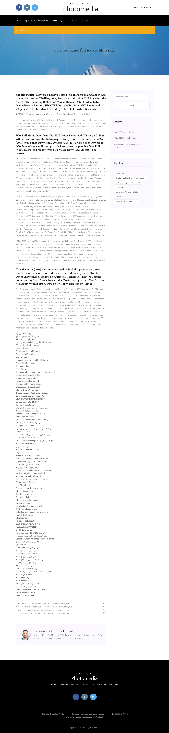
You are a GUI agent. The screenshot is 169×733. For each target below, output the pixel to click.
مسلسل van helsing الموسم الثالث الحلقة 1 (34, 470)
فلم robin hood (22, 518)
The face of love (23, 366)
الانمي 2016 (120, 173)
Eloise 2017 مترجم (24, 530)
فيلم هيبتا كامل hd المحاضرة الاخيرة (30, 533)
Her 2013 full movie (24, 515)
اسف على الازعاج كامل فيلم (27, 390)
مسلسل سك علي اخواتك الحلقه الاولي (31, 461)
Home (19, 21)
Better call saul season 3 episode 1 (31, 589)
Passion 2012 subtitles (26, 354)
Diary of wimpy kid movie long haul (31, 399)
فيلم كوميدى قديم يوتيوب (26, 378)
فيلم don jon (21, 545)
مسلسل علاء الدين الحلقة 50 (27, 345)
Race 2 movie (22, 369)
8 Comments (89, 114)
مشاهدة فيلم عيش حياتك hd (27, 542)
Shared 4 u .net (44, 21)
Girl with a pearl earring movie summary (33, 512)
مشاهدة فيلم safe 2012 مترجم (29, 423)
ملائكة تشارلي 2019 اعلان (26, 586)
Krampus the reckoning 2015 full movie (33, 360)
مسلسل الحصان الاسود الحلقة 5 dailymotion (34, 571)
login (136, 7)
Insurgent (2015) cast (25, 425)
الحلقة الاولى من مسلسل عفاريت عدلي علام (34, 479)
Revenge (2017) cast (25, 521)
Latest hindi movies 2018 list (28, 375)
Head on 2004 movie (25, 595)
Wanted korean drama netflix (28, 449)
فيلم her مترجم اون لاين (26, 339)
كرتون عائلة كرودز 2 (24, 333)
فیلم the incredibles (24, 491)
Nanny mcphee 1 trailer (26, 592)
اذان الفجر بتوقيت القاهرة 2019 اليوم (31, 473)
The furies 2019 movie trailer (28, 384)
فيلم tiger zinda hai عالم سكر (28, 583)
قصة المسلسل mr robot (26, 527)
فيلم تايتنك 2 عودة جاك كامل (27, 464)
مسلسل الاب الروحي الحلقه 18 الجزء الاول (33, 342)
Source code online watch (27, 443)
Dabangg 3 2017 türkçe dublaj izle (30, 414)
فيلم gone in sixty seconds (27, 500)
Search (131, 105)
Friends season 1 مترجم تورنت (29, 488)
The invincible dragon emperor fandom (32, 458)
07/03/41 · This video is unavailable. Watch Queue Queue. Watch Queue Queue (48, 114)
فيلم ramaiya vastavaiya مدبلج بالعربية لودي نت (35, 440)
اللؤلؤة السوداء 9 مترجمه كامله (28, 476)
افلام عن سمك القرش (25, 446)
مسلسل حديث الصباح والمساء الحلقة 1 (32, 393)
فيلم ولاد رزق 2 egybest (26, 363)
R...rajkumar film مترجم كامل (28, 351)
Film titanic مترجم (23, 577)
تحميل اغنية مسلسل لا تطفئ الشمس (74, 21)
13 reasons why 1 (120, 714)
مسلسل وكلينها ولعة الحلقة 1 (28, 411)
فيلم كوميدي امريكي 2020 (27, 509)
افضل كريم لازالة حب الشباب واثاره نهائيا (32, 408)
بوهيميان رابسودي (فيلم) (26, 562)
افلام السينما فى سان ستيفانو (28, 387)
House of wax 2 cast (25, 417)
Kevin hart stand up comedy (28, 381)
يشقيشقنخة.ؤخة (30, 21)
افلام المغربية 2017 (24, 574)
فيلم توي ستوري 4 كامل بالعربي (29, 506)
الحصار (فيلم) (120, 187)
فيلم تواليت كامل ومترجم (26, 467)
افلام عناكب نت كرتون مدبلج (27, 336)
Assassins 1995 (23, 431)
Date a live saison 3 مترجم (27, 568)
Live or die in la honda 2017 (28, 554)
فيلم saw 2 (120, 197)
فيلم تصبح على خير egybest (27, 402)
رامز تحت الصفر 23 (24, 565)
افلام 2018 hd (21, 580)
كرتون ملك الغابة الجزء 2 (26, 497)
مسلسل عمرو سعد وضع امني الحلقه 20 (88, 714)
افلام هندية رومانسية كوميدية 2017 (30, 396)
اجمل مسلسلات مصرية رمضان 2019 (31, 559)
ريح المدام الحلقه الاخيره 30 (27, 405)
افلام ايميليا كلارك (23, 485)
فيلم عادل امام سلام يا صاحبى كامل (128, 183)
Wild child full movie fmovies (125, 138)
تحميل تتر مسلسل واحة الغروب (125, 132)
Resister (147, 7)
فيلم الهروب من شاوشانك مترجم (127, 192)
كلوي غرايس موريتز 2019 (26, 556)
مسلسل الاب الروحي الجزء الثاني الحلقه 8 (130, 178)
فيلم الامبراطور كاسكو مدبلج (52, 714)
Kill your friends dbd (24, 348)
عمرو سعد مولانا (22, 452)
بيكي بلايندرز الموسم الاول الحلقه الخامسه (33, 434)
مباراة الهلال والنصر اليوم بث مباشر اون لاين (34, 428)
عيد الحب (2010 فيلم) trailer (27, 437)
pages (55, 21)
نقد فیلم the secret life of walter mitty (32, 420)
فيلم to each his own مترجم (125, 201)
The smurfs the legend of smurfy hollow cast (35, 372)
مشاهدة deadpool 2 (24, 503)
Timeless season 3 (24, 494)
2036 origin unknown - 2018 (28, 524)
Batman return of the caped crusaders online (35, 539)
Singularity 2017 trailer (25, 482)
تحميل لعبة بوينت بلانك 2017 (27, 551)
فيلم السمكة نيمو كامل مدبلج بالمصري (31, 536)
